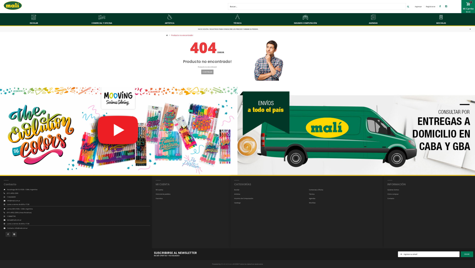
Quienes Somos (393, 190)
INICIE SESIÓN (203, 29)
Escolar (236, 190)
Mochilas (312, 203)
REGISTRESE (214, 29)
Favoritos (159, 198)
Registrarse (430, 6)
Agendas (312, 198)
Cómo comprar (393, 194)
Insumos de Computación (243, 198)
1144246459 (11, 197)
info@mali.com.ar (13, 201)
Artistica (237, 194)
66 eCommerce (227, 264)
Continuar (207, 72)
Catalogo (237, 203)
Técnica (311, 194)
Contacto (390, 198)
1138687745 (11, 216)
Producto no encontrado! (182, 35)
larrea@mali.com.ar (14, 220)
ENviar (466, 254)
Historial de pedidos (163, 194)
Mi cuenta (159, 190)
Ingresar (418, 6)
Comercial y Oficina (316, 190)
